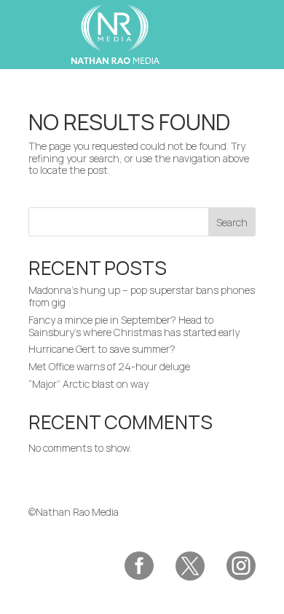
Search (232, 222)
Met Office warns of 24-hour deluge (109, 366)
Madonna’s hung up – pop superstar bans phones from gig (141, 296)
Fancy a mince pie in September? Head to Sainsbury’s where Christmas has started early (134, 326)
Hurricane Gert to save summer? (101, 349)
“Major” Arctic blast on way (88, 384)
